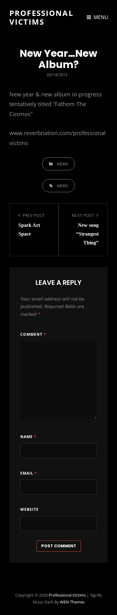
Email (28, 473)
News (62, 164)
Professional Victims (41, 17)
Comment (33, 334)
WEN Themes (72, 602)
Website (29, 509)
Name (28, 436)
